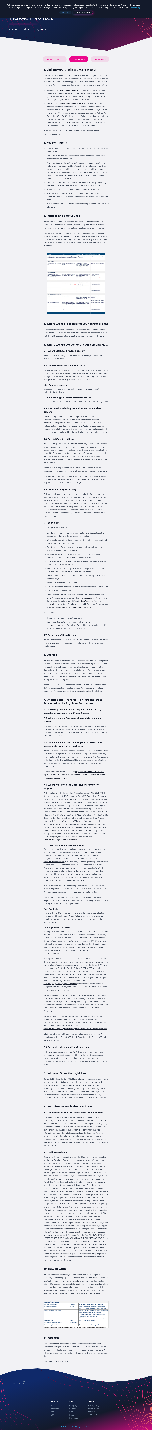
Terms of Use (100, 59)
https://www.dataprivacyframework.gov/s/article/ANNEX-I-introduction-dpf (75, 1028)
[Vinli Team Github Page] (23, 1382)
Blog (71, 1412)
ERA (52, 1415)
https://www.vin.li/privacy (54, 861)
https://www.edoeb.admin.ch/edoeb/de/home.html (70, 607)
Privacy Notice (79, 59)
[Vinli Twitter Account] (14, 1382)
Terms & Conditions (54, 59)
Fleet (53, 1405)
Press (71, 1415)
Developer (73, 1418)
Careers (72, 1408)
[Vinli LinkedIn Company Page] (19, 1382)
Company (73, 1405)
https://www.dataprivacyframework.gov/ (61, 840)
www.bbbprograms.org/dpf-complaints (60, 983)
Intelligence (55, 1412)
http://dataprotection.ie (92, 598)
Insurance (55, 1408)
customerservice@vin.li (72, 122)
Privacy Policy (93, 1405)
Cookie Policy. (134, 7)
